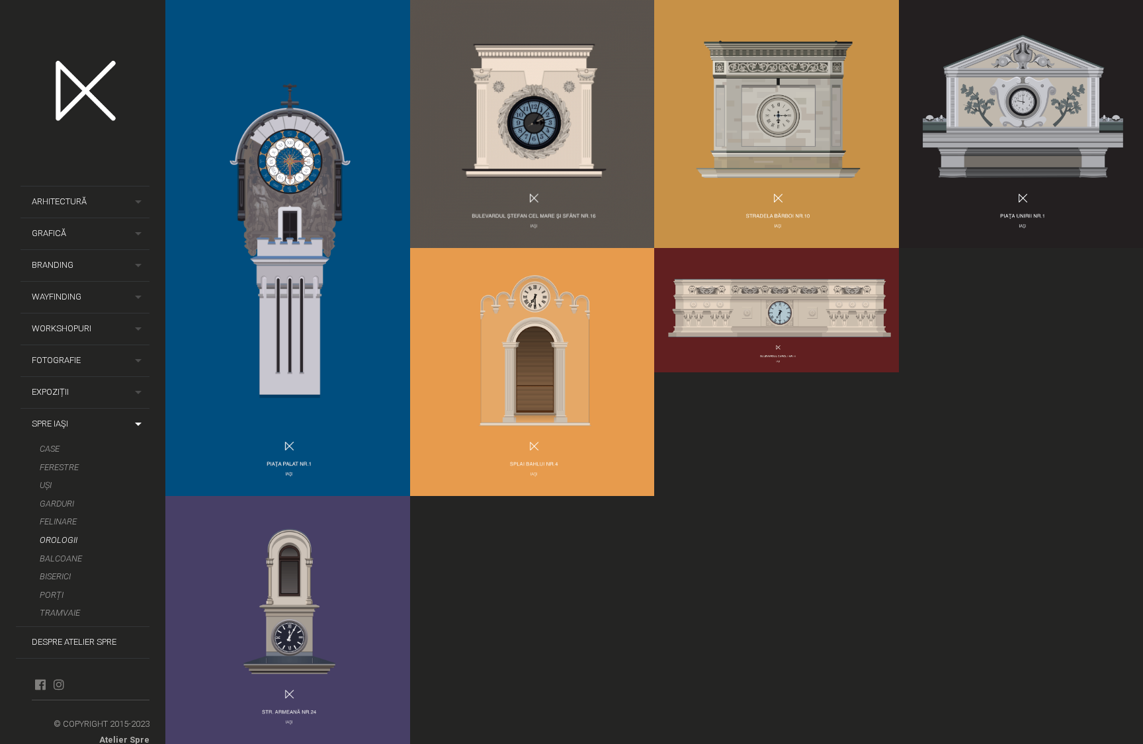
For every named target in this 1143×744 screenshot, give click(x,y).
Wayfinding (56, 297)
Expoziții (50, 392)
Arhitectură (59, 201)
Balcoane (61, 558)
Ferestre (59, 467)
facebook (40, 684)
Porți (52, 595)
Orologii (58, 540)
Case (50, 449)
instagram (58, 684)
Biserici (55, 576)
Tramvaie (60, 613)
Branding (52, 265)
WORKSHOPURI (61, 328)
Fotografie (56, 360)
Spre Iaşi (50, 424)
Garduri (57, 504)
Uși (46, 485)
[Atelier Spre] (90, 93)
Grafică (49, 233)
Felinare (58, 521)
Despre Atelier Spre (74, 642)
